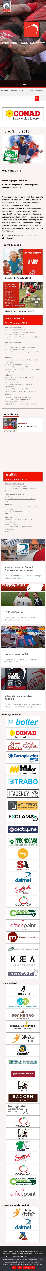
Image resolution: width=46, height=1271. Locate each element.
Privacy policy (29, 1268)
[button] (24, 83)
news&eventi (19, 305)
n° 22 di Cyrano (13, 612)
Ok (14, 1268)
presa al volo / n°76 (16, 654)
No (20, 1268)
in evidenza (22, 423)
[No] (43, 1264)
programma (15, 318)
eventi (8, 272)
